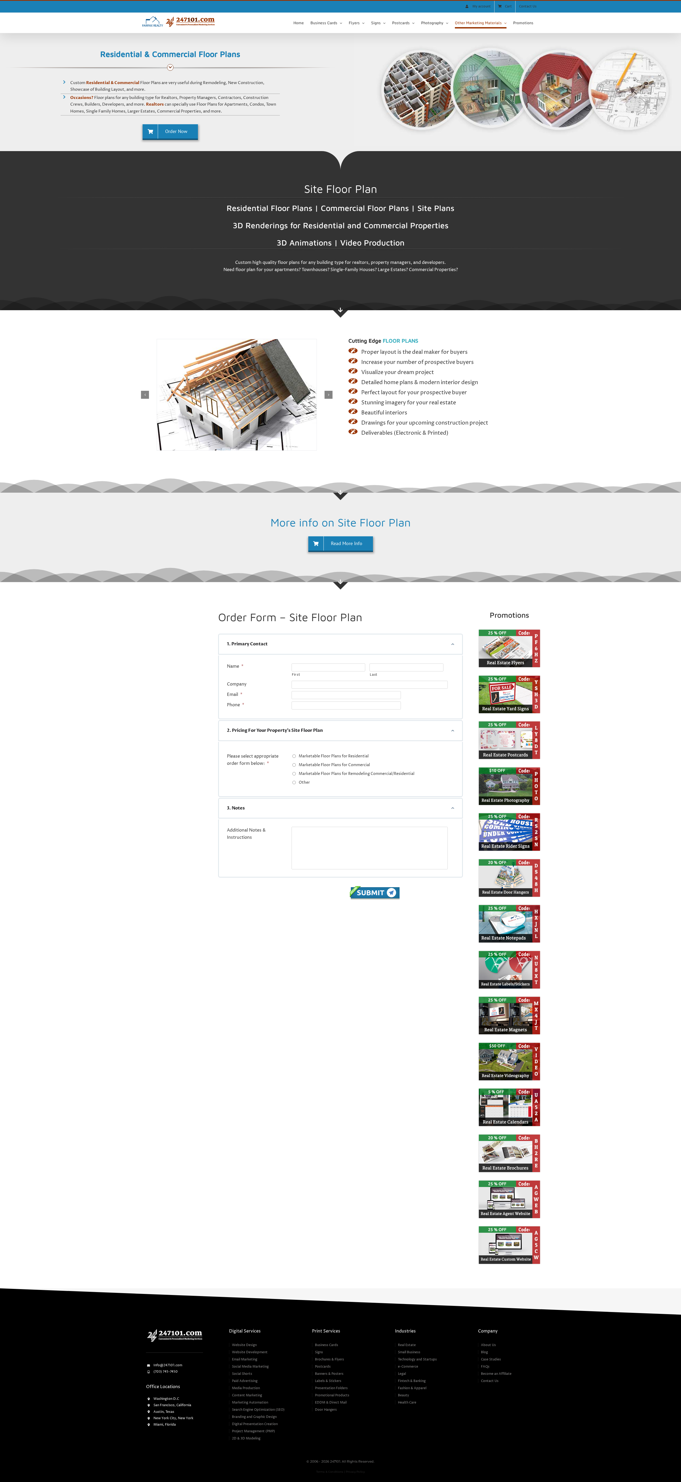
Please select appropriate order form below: (253, 759)
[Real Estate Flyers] (509, 632)
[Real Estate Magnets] (509, 999)
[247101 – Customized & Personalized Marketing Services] (174, 1330)
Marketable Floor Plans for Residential (334, 756)
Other (304, 782)
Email (234, 695)
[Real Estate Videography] (509, 1045)
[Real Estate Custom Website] (509, 1228)
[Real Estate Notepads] (509, 907)
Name (235, 666)
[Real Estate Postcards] (509, 724)
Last (373, 674)
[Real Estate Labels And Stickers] (509, 953)
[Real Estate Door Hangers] (509, 861)
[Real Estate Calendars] (509, 1091)
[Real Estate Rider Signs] (509, 815)
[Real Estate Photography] (509, 770)
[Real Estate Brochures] (509, 1137)
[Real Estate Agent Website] (509, 1183)
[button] (145, 395)
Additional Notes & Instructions (246, 833)
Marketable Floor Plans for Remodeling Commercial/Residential (356, 773)
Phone (235, 705)
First (296, 674)
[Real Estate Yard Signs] (509, 678)
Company (237, 684)
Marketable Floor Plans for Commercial (334, 764)
